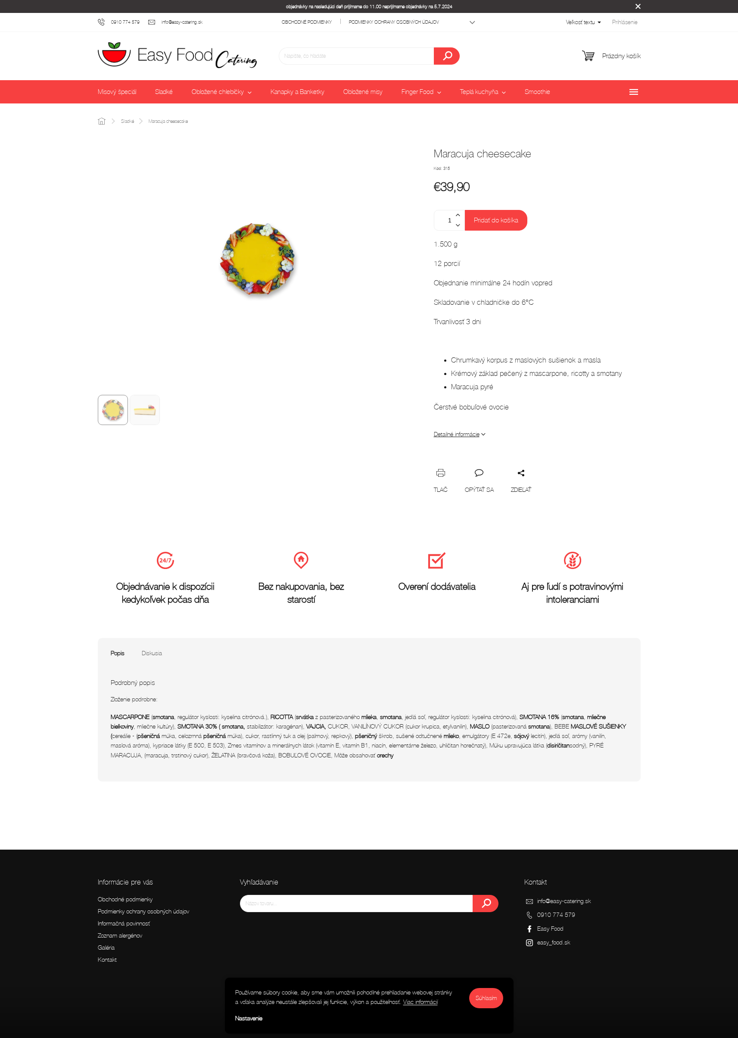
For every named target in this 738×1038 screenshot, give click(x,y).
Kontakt (107, 960)
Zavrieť (523, 463)
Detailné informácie (457, 434)
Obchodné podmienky (307, 22)
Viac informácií (420, 1002)
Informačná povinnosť (124, 923)
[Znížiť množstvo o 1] (458, 225)
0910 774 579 (556, 915)
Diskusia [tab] (152, 653)
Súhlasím (486, 998)
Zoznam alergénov (120, 936)
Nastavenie (248, 1018)
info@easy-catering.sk (564, 901)
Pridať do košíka (496, 220)
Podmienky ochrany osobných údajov (394, 22)
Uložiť (492, 459)
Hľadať (447, 56)
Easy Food (550, 929)
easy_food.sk (553, 942)
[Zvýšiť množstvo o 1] (458, 215)
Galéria (106, 948)
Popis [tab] (118, 653)
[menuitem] (117, 91)
